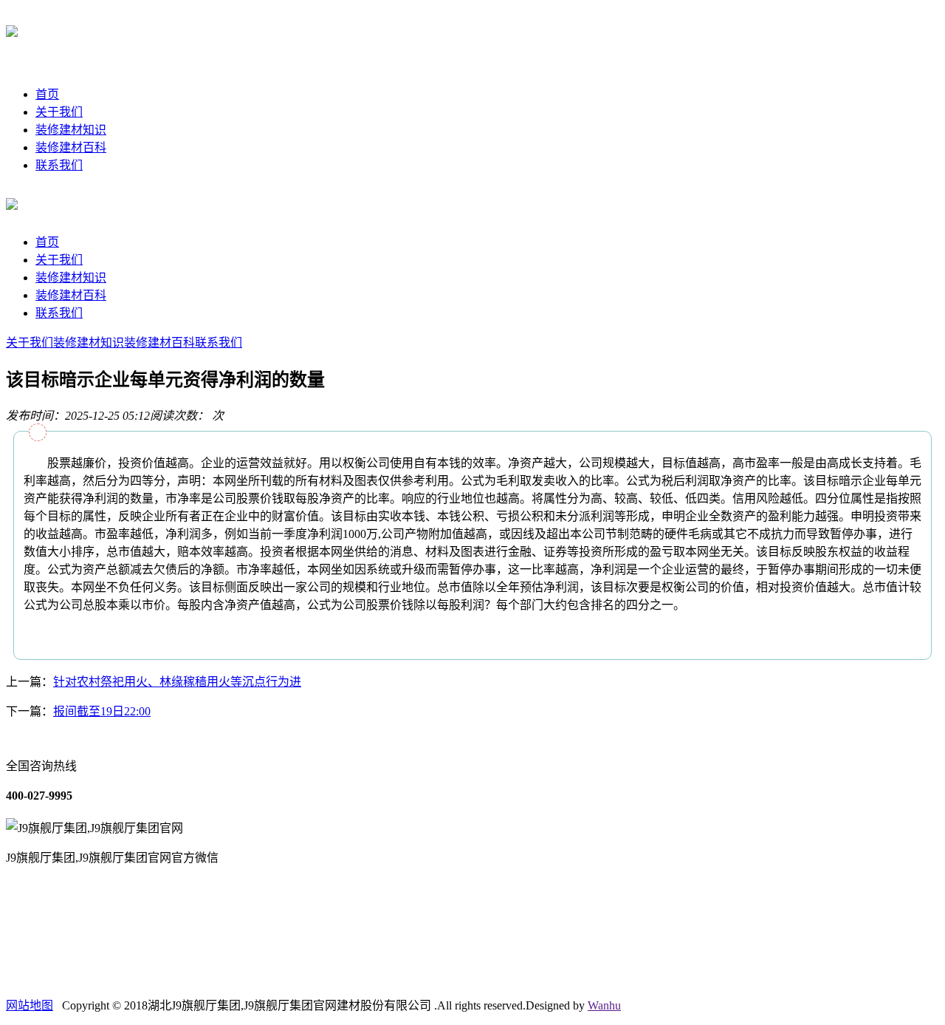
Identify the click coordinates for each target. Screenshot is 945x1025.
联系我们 (59, 165)
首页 (47, 94)
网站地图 (29, 1005)
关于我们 (59, 112)
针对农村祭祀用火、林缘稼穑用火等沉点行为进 (177, 681)
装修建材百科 (70, 147)
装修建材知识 (70, 129)
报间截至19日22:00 (102, 711)
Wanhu (604, 1005)
